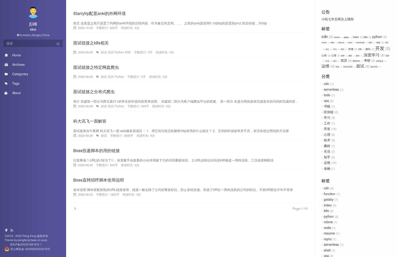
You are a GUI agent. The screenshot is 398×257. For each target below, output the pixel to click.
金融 (327, 168)
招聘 (344, 55)
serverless (361, 42)
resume (342, 42)
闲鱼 (339, 66)
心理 (335, 55)
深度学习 (373, 55)
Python (119, 52)
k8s (367, 37)
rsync (351, 42)
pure (44, 240)
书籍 (327, 106)
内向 (328, 49)
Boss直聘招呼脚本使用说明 (98, 180)
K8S (128, 52)
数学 (359, 55)
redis (333, 42)
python (379, 36)
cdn (327, 36)
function (338, 37)
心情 (326, 55)
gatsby (347, 37)
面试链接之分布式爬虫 (94, 91)
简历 (346, 60)
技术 (327, 140)
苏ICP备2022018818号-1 (23, 244)
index (357, 37)
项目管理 (375, 66)
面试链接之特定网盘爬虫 (96, 67)
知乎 (327, 157)
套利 (344, 49)
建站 (370, 49)
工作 (327, 123)
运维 (328, 66)
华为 (336, 49)
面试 (362, 66)
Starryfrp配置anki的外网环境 (99, 13)
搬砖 (351, 55)
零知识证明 (349, 66)
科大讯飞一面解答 (89, 121)
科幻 (336, 61)
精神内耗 (358, 61)
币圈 (361, 49)
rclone (325, 42)
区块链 (329, 112)
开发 (382, 48)
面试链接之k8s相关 (91, 43)
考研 (369, 60)
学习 (327, 117)
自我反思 (381, 61)
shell (372, 42)
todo (327, 94)
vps (379, 42)
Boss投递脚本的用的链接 (96, 150)
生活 (328, 61)
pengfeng (24, 240)
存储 (352, 49)
